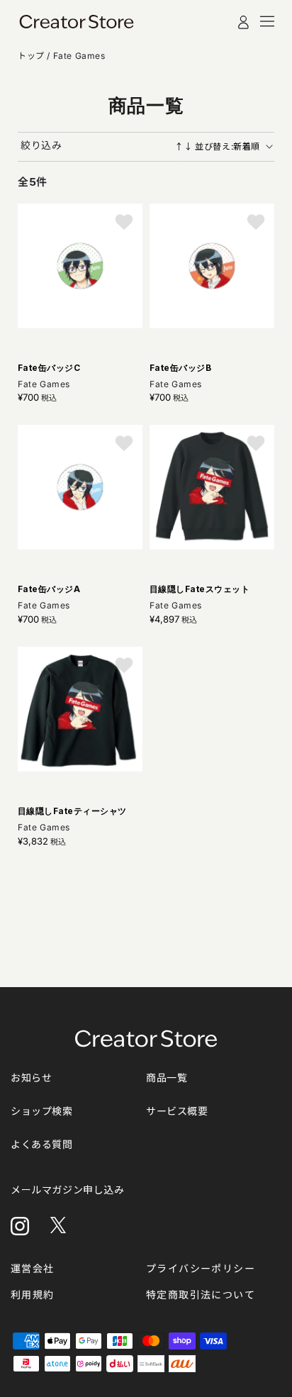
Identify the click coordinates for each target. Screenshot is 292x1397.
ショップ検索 (42, 1111)
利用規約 (33, 1295)
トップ (32, 55)
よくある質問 (42, 1144)
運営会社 (33, 1268)
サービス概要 (177, 1111)
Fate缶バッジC (49, 367)
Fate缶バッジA (49, 589)
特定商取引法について (200, 1295)
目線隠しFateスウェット (199, 589)
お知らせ (31, 1078)
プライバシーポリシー (200, 1268)
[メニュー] (267, 21)
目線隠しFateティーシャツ (72, 811)
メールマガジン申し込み (68, 1190)
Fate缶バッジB (180, 367)
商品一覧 (166, 1078)
